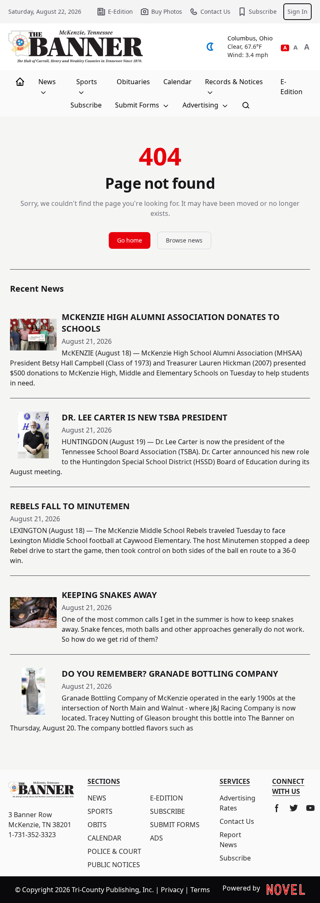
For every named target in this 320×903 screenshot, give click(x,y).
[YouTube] (310, 808)
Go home (129, 240)
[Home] (20, 81)
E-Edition (120, 11)
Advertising (201, 105)
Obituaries (133, 81)
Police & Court (114, 851)
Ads (156, 838)
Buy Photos (166, 11)
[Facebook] (277, 808)
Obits (97, 824)
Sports (86, 81)
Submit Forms (138, 105)
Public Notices (114, 864)
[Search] (246, 105)
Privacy (172, 889)
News (47, 81)
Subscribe (263, 11)
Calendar (177, 81)
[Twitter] (294, 808)
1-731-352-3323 (32, 834)
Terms (200, 889)
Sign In (298, 11)
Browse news (184, 240)
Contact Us (215, 11)
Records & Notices (234, 81)
